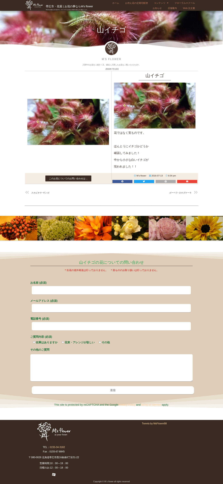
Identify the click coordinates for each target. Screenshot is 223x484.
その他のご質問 (39, 349)
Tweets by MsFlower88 (154, 423)
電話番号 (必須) (39, 318)
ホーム (115, 3)
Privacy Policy (126, 404)
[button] (68, 178)
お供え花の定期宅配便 (136, 3)
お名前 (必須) (38, 282)
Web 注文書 (189, 8)
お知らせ (157, 8)
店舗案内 (172, 8)
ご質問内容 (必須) (41, 336)
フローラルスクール (184, 3)
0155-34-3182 (57, 447)
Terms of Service (151, 404)
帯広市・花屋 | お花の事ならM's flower (69, 6)
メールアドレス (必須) (43, 300)
